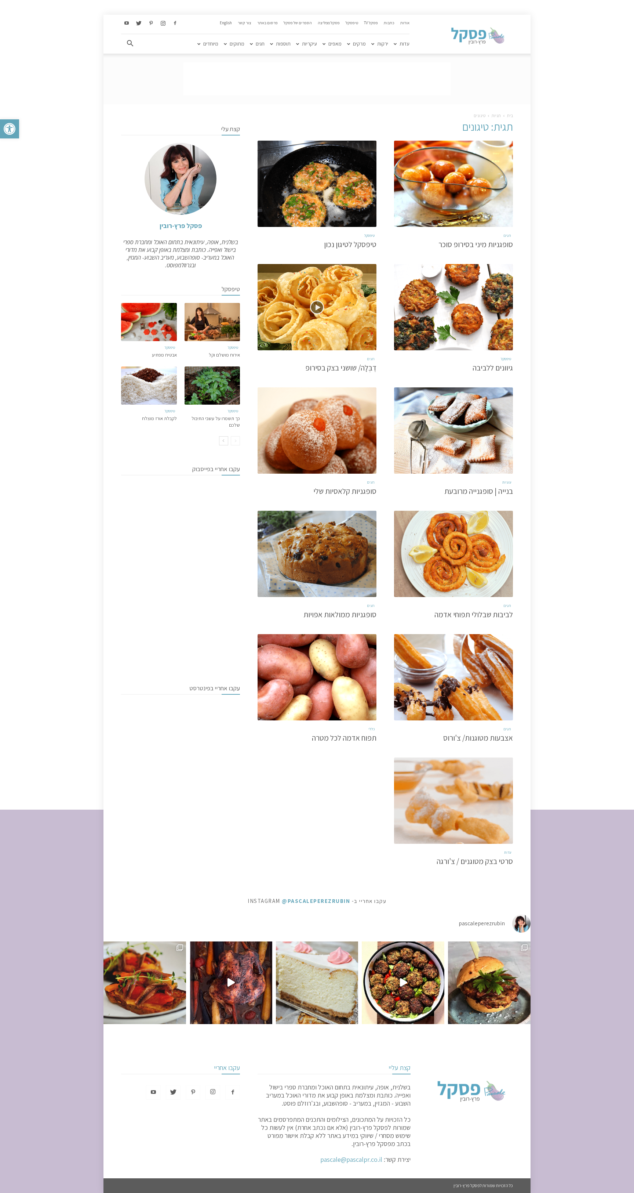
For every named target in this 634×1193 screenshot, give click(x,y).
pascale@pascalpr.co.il (351, 1159)
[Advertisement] (317, 78)
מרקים (359, 43)
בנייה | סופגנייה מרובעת (478, 491)
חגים (260, 43)
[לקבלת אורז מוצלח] (149, 385)
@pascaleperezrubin (316, 900)
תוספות (283, 43)
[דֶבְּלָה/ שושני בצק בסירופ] (317, 307)
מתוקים (237, 43)
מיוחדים (210, 43)
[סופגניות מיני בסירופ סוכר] (453, 184)
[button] (9, 128)
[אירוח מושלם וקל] (212, 322)
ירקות (382, 43)
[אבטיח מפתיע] (149, 322)
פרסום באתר (267, 22)
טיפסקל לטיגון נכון (350, 244)
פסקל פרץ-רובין (181, 225)
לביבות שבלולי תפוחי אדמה (473, 614)
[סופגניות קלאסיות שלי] (317, 430)
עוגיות (506, 482)
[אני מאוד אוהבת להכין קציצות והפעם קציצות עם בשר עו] (403, 982)
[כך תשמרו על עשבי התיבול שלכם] (212, 385)
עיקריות (309, 43)
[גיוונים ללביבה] (453, 307)
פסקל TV (371, 22)
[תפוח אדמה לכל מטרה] (317, 677)
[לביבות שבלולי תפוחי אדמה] (453, 554)
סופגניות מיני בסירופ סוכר (475, 244)
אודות (404, 22)
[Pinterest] (150, 23)
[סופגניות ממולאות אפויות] (317, 554)
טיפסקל (352, 22)
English (226, 22)
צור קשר (244, 22)
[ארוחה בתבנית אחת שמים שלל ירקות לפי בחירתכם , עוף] (231, 982)
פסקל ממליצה (329, 22)
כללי (371, 729)
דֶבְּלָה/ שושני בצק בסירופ (340, 368)
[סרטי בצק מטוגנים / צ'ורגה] (453, 801)
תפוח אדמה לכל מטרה (344, 738)
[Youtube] (126, 23)
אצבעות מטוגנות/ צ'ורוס (478, 738)
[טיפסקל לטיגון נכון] (317, 184)
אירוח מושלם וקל (224, 355)
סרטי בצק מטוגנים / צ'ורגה (475, 861)
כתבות (389, 22)
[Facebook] (175, 23)
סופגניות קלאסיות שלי (344, 491)
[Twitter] (138, 23)
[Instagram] (162, 23)
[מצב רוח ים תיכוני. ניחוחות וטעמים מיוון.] (144, 982)
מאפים (335, 43)
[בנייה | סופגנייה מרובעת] (453, 430)
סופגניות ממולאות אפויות (339, 614)
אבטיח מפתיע (164, 355)
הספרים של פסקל (298, 22)
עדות (404, 43)
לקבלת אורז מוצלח (159, 418)
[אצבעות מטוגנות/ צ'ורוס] (453, 677)
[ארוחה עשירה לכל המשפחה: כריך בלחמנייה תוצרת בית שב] (489, 982)
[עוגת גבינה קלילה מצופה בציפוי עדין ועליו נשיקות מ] (317, 982)
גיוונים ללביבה (493, 368)
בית (510, 115)
